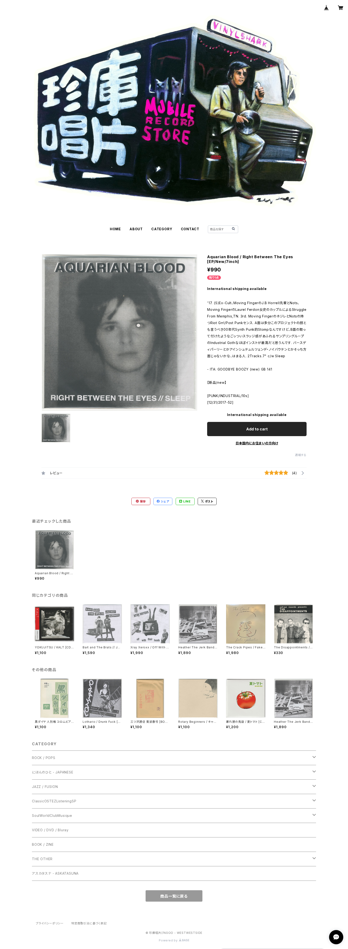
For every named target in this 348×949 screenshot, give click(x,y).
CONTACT (190, 229)
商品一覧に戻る (174, 896)
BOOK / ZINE (43, 844)
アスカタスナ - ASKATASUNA (55, 873)
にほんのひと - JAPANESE (52, 772)
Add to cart (257, 429)
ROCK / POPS (43, 758)
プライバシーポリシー (50, 923)
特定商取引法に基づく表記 (89, 923)
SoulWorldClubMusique (52, 815)
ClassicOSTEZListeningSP (54, 801)
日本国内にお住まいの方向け (257, 443)
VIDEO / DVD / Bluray (50, 830)
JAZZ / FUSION (45, 787)
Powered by (169, 940)
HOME (115, 229)
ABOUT (136, 229)
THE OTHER (42, 859)
